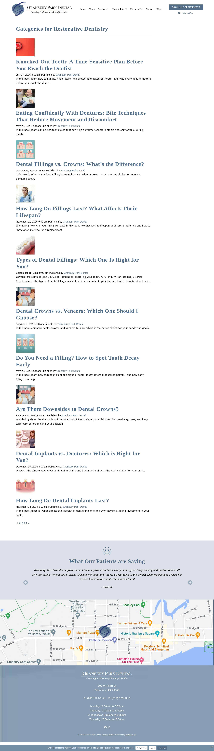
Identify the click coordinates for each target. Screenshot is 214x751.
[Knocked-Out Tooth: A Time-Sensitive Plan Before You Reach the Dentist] (25, 47)
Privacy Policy (108, 735)
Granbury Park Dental (68, 74)
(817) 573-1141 (96, 698)
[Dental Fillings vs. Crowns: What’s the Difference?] (25, 150)
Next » (25, 523)
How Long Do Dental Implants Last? (62, 500)
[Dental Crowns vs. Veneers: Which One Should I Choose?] (25, 297)
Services (102, 9)
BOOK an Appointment (186, 7)
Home (83, 9)
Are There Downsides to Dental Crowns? (67, 409)
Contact (149, 9)
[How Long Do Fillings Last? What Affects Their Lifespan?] (25, 194)
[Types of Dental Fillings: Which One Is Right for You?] (25, 246)
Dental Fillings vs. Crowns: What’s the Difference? (80, 164)
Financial (135, 9)
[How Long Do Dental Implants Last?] (25, 486)
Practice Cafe (131, 735)
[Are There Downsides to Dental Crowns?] (25, 395)
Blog (158, 9)
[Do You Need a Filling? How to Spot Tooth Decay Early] (25, 344)
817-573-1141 (185, 12)
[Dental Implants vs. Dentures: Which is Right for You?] (25, 439)
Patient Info (118, 9)
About (92, 9)
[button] (24, 580)
